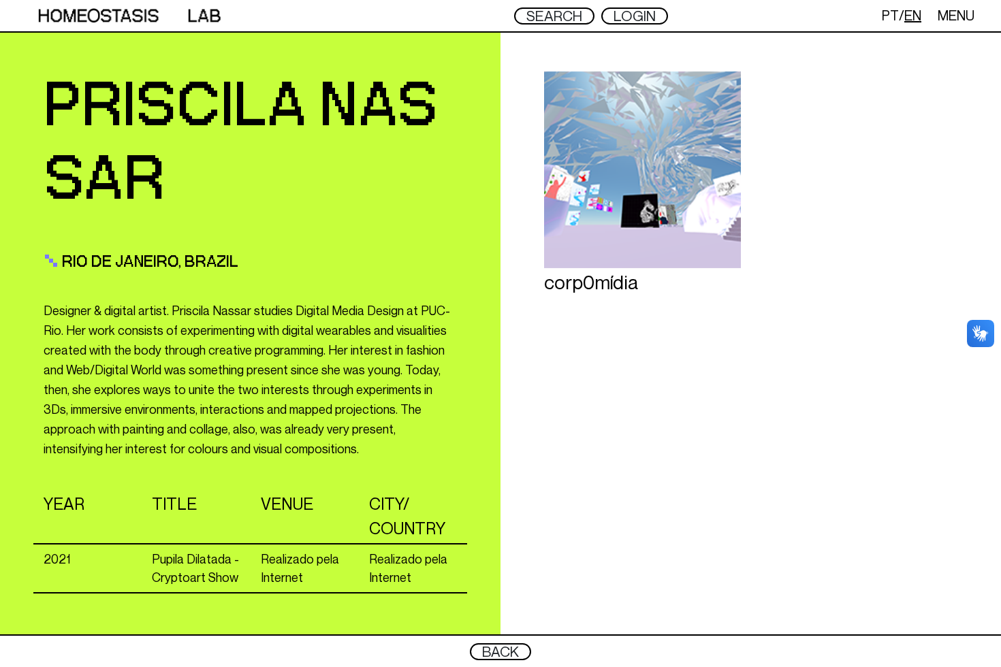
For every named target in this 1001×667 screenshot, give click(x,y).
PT (890, 15)
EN (912, 15)
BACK (500, 651)
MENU (956, 15)
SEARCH (554, 16)
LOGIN (635, 16)
